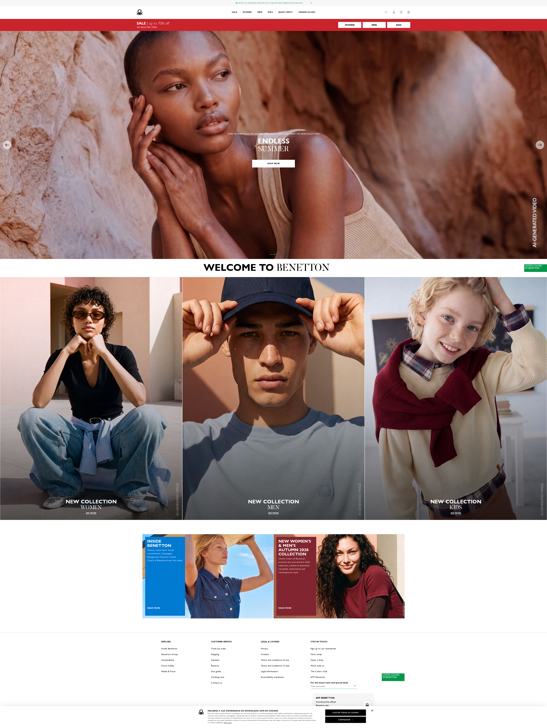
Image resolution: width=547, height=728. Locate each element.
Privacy (264, 648)
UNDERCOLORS (306, 12)
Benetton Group (169, 654)
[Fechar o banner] (372, 710)
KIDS (270, 12)
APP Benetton (318, 677)
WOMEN (247, 12)
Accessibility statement (272, 677)
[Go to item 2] (273, 254)
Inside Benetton (169, 648)
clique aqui (228, 723)
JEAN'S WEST (285, 12)
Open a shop (317, 660)
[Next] (311, 3)
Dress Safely (167, 665)
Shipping (215, 654)
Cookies (265, 654)
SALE (234, 12)
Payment (215, 660)
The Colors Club (319, 671)
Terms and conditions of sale (275, 665)
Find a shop (316, 654)
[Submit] (354, 685)
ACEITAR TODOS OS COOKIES (345, 713)
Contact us (216, 682)
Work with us (317, 665)
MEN (259, 12)
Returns (215, 665)
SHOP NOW (273, 163)
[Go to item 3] (276, 254)
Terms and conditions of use (275, 660)
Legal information (269, 671)
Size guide (216, 671)
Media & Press (168, 671)
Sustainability (167, 660)
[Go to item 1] (270, 254)
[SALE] (273, 25)
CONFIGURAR (344, 720)
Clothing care (217, 677)
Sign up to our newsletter (323, 648)
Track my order (218, 648)
